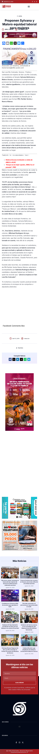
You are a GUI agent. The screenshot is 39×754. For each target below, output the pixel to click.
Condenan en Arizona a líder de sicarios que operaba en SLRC (10, 605)
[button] (28, 6)
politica (20, 348)
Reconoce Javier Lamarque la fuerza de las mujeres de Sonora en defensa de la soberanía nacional (10, 583)
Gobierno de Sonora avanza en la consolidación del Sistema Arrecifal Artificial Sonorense (29, 627)
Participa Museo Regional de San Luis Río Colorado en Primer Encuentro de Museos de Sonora (10, 650)
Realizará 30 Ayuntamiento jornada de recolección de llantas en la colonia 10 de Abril (10, 626)
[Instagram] (36, 1)
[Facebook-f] (32, 1)
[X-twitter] (34, 1)
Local (20, 16)
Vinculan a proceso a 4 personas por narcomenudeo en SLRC (29, 605)
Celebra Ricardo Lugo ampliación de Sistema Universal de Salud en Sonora (28, 649)
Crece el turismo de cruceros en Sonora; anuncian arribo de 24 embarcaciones (29, 582)
